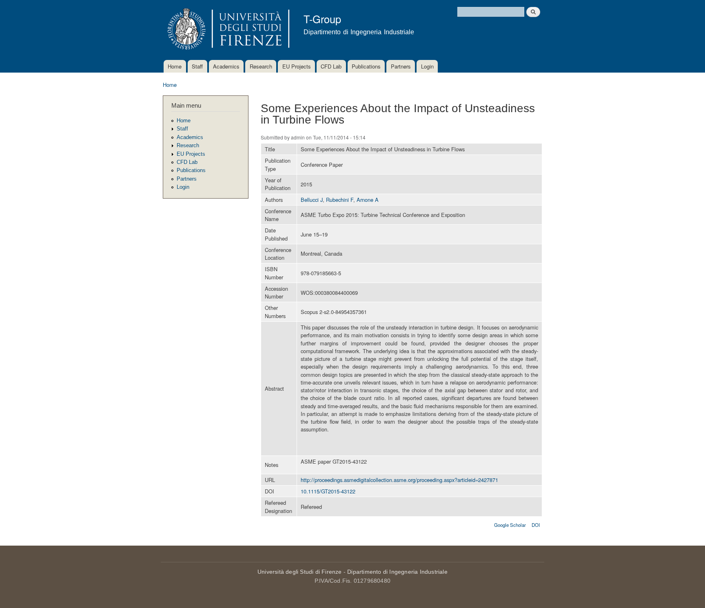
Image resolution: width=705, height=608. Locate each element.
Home (175, 66)
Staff (197, 66)
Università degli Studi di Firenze (299, 571)
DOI (536, 525)
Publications (366, 66)
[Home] (227, 30)
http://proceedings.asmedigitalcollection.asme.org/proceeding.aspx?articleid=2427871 (399, 480)
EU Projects (296, 66)
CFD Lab (331, 66)
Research (261, 66)
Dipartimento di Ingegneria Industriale (397, 571)
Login (427, 66)
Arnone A (368, 199)
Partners (401, 66)
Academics (226, 66)
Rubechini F (339, 199)
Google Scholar (510, 525)
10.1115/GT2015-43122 (328, 491)
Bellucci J (312, 199)
